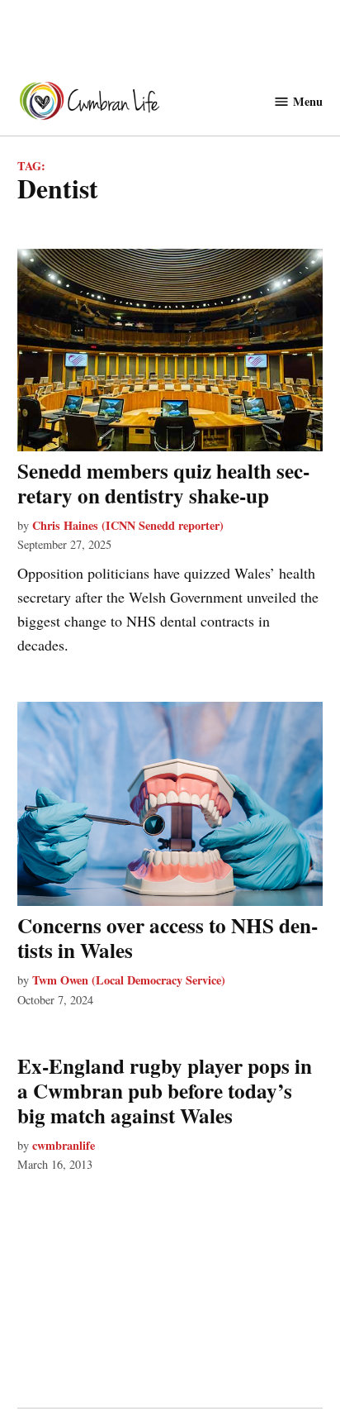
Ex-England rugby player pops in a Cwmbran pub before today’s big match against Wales (164, 1091)
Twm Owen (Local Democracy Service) (128, 980)
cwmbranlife (63, 1145)
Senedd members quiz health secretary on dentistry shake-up (163, 483)
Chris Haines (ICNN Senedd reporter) (128, 525)
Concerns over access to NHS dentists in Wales (167, 937)
